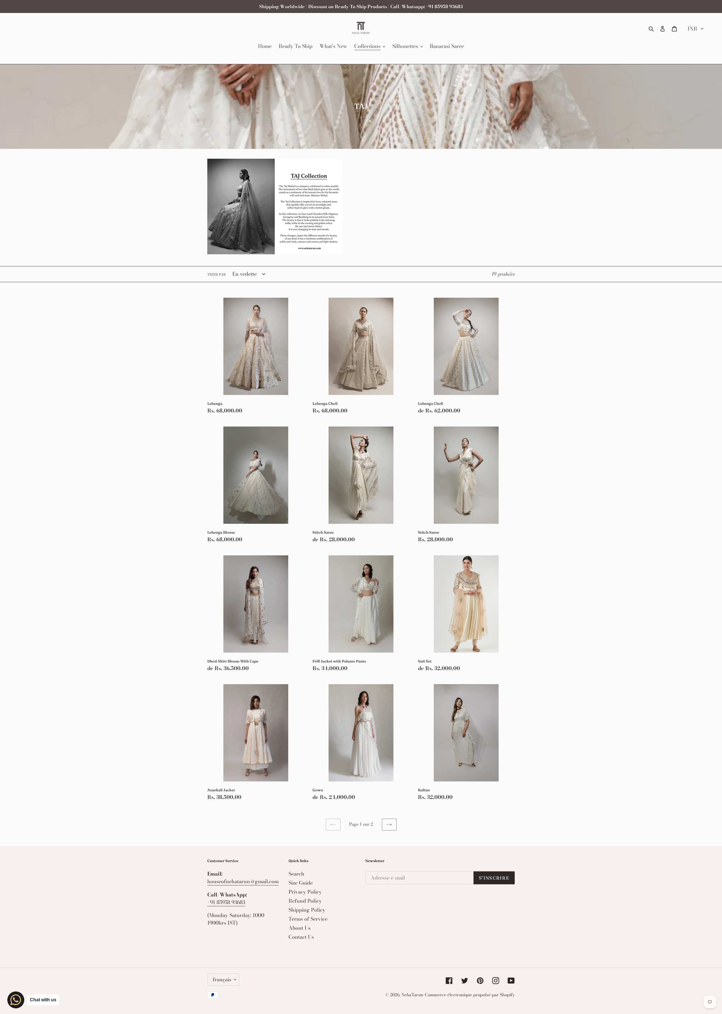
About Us (300, 928)
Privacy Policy (305, 892)
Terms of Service (308, 919)
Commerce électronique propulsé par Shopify (470, 994)
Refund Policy (305, 901)
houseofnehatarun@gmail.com (243, 881)
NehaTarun (412, 994)
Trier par (216, 274)
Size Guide (301, 883)
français (222, 979)
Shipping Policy (307, 910)
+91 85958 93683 (226, 902)
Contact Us (301, 937)
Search (296, 874)
